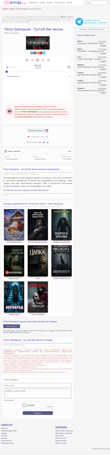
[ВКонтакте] (32, 53)
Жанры (42, 2)
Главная (4, 428)
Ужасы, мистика (68, 17)
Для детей (59, 436)
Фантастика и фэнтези (64, 431)
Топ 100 (69, 2)
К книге (103, 46)
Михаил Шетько (40, 159)
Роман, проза (60, 438)
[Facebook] (35, 53)
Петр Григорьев (11, 159)
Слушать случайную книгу (92, 29)
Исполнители (60, 2)
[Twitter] (44, 53)
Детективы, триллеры (64, 433)
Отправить (38, 413)
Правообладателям (9, 431)
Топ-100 (4, 436)
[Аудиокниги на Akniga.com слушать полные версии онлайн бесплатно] (14, 2)
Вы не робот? (9, 400)
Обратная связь (7, 443)
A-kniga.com (106, 449)
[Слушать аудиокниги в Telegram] (92, 21)
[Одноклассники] (38, 53)
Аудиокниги (33, 2)
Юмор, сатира (61, 443)
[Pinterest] (41, 53)
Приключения (60, 441)
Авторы (50, 2)
